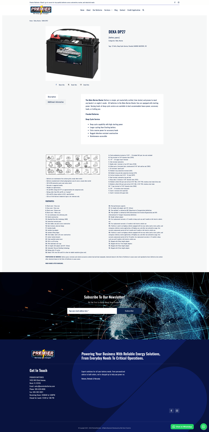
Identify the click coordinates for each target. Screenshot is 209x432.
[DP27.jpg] (73, 53)
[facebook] (175, 2)
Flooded (131, 46)
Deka (117, 41)
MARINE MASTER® (139, 46)
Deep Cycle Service (122, 46)
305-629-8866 (40, 389)
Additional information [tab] (56, 102)
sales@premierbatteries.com (45, 386)
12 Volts (114, 46)
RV (146, 46)
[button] (143, 10)
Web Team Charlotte (125, 428)
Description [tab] (52, 96)
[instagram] (178, 2)
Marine (121, 41)
